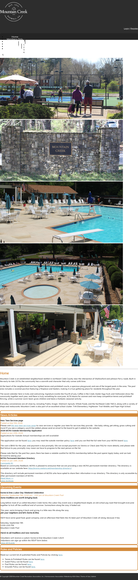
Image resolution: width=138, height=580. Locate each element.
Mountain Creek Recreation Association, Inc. (28, 576)
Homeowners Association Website (57, 576)
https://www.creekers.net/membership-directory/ (50, 468)
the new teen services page (23, 425)
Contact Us (15, 48)
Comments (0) (6, 463)
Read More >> (6, 478)
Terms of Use (85, 576)
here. (33, 567)
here (29, 440)
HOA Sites (75, 576)
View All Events (7, 543)
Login (126, 28)
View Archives (6, 481)
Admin (93, 576)
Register (134, 28)
